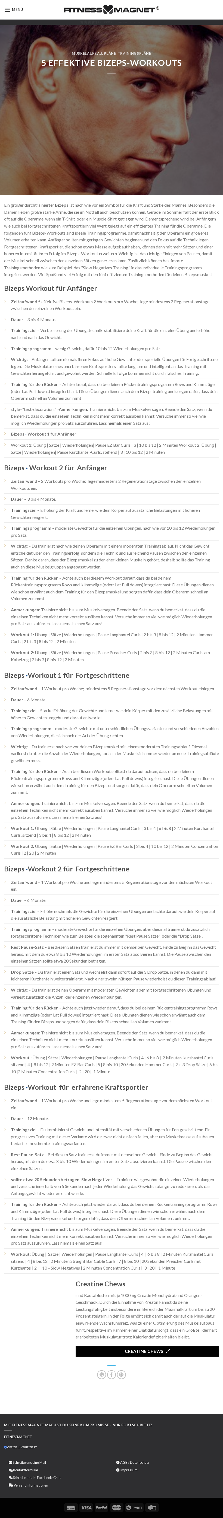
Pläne (110, 53)
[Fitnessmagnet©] (111, 10)
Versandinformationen (31, 1485)
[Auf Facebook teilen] (111, 1374)
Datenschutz (139, 1462)
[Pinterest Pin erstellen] (121, 1374)
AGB (124, 1462)
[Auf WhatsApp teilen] (101, 1374)
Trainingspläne (134, 53)
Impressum (129, 1470)
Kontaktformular (25, 1470)
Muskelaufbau (87, 53)
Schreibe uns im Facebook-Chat (37, 1477)
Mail (42, 1462)
